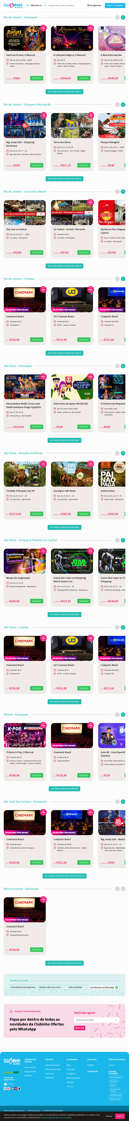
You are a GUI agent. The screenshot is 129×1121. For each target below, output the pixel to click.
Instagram (71, 1073)
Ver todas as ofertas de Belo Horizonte (64, 963)
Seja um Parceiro (53, 1065)
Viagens (90, 1065)
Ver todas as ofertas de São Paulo (64, 440)
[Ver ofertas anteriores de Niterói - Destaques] (117, 714)
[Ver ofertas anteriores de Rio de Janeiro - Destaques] (117, 17)
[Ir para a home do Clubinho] (12, 1061)
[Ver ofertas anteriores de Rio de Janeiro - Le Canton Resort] (117, 191)
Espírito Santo (115, 1099)
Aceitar (120, 1116)
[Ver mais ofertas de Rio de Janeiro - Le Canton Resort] (123, 191)
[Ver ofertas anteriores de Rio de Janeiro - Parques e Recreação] (117, 104)
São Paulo (113, 1081)
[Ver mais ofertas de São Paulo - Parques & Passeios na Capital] (123, 540)
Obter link (79, 1028)
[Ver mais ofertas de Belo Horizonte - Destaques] (123, 889)
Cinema (111, 1065)
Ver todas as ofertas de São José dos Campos (64, 876)
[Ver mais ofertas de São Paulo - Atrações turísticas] (123, 453)
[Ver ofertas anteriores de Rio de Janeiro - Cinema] (117, 279)
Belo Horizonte (115, 1095)
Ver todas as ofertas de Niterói (64, 788)
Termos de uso (34, 1110)
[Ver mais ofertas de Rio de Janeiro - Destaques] (123, 17)
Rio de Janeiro (115, 1077)
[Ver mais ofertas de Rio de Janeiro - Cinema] (123, 279)
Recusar (109, 1116)
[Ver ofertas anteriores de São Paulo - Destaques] (117, 366)
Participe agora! (84, 1012)
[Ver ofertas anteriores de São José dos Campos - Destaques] (117, 801)
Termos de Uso (46, 1117)
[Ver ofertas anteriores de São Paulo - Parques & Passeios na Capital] (117, 540)
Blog (69, 1065)
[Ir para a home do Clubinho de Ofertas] (13, 5)
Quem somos (30, 1067)
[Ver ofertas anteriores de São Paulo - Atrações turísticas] (117, 453)
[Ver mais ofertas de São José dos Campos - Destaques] (123, 801)
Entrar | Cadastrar (115, 5)
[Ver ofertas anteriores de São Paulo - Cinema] (117, 627)
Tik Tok (70, 1086)
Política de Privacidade (62, 1117)
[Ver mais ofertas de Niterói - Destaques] (123, 714)
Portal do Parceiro (53, 1069)
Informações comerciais (14, 1110)
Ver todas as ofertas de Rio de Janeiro (64, 91)
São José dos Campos (115, 1090)
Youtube (70, 1082)
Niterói (112, 1085)
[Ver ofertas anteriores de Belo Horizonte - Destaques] (117, 889)
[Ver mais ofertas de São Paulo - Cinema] (123, 627)
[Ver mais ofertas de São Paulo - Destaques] (123, 366)
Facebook (71, 1069)
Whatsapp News (73, 1078)
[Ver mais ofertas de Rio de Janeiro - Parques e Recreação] (123, 104)
